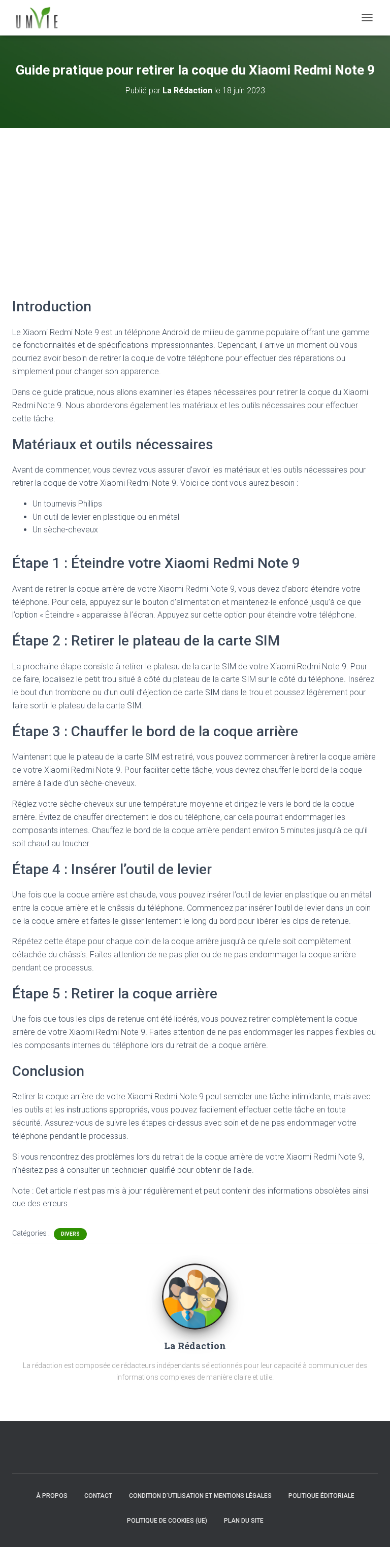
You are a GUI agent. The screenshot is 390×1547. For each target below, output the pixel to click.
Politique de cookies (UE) (167, 1520)
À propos (52, 1495)
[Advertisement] (195, 204)
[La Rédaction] (195, 1296)
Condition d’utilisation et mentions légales (200, 1495)
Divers (70, 1234)
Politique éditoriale (321, 1495)
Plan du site (244, 1520)
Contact (98, 1495)
